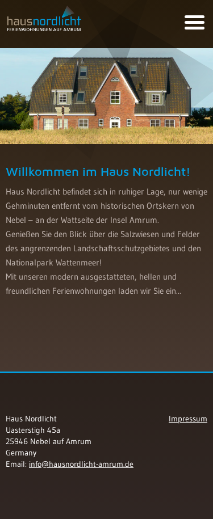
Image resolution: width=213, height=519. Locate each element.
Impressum (188, 418)
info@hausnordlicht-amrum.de (81, 464)
